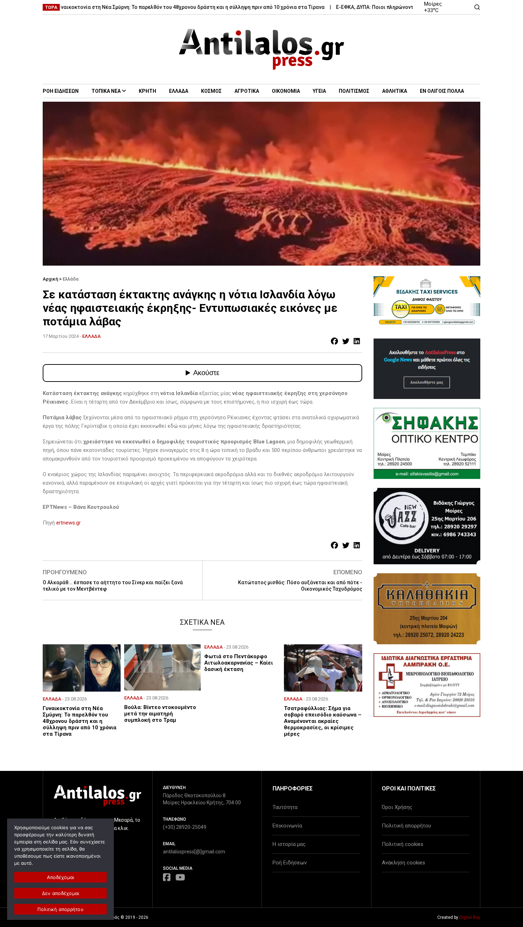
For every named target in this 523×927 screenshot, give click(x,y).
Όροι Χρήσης (397, 807)
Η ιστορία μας (289, 844)
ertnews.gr (68, 523)
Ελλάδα (71, 279)
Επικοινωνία (287, 825)
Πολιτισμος (354, 91)
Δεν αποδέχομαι (60, 893)
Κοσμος (211, 91)
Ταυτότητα (285, 807)
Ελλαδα (178, 91)
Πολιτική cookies (402, 844)
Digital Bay (469, 917)
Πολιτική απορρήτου (406, 825)
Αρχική (50, 279)
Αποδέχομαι (60, 877)
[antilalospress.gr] (262, 49)
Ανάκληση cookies (403, 862)
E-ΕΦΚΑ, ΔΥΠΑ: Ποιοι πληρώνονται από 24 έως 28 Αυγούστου (387, 7)
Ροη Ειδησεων (61, 91)
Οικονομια (286, 91)
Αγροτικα (246, 91)
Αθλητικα (394, 91)
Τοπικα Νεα (106, 91)
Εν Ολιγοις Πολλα (442, 91)
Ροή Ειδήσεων (290, 862)
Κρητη (147, 91)
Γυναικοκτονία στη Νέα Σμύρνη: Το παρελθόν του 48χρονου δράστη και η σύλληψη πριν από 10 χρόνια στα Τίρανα (168, 7)
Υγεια (319, 91)
